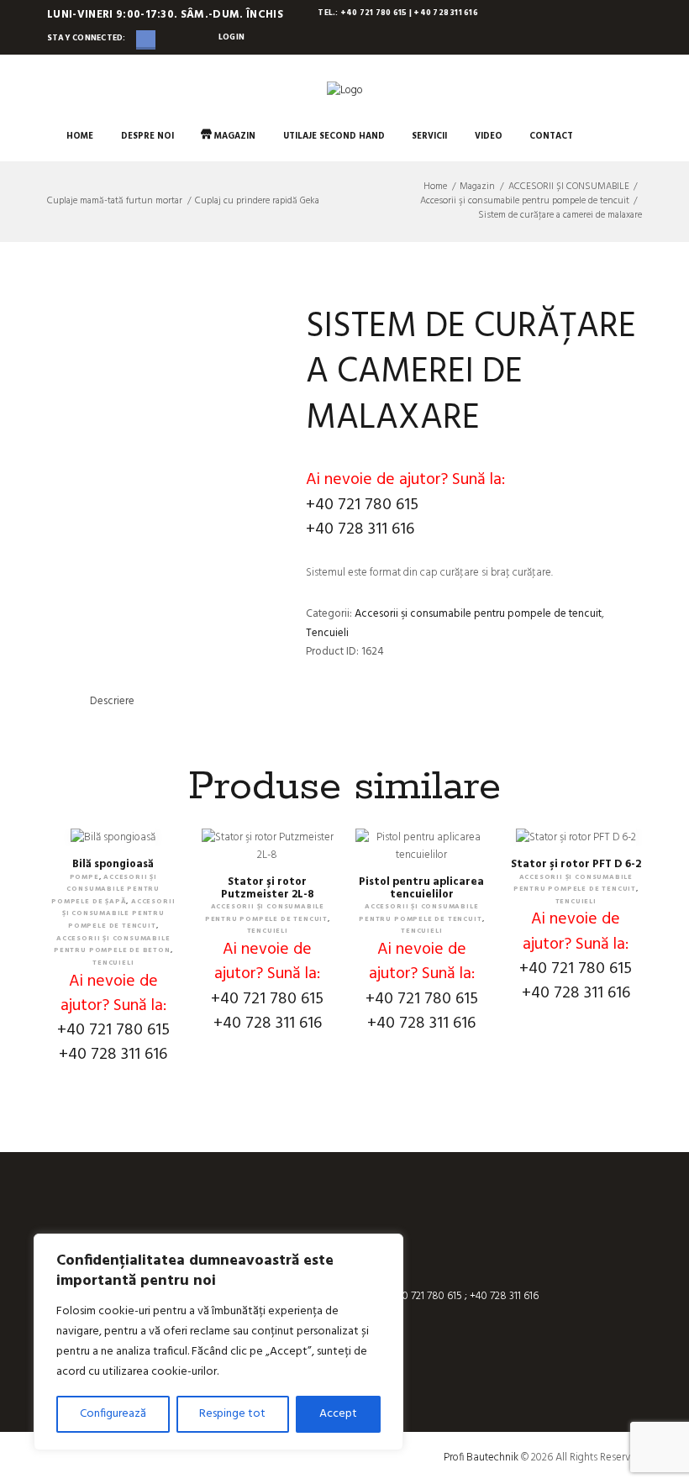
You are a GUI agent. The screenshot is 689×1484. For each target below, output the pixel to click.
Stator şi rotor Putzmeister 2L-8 (267, 888)
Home (435, 187)
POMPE (84, 876)
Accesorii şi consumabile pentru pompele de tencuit (524, 201)
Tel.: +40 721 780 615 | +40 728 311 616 (398, 13)
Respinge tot (232, 1413)
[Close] (386, 1248)
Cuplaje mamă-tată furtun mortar (114, 200)
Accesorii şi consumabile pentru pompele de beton (112, 944)
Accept (338, 1413)
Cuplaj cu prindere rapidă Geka (257, 200)
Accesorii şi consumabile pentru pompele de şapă (105, 889)
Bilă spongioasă (113, 864)
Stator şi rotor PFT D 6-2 (576, 864)
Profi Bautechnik (481, 1457)
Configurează (113, 1413)
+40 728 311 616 (360, 529)
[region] (218, 1342)
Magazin (477, 187)
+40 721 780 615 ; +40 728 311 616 (463, 1296)
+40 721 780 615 (362, 505)
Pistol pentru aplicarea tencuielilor (421, 888)
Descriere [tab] (112, 701)
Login (231, 37)
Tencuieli (327, 633)
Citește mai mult (267, 860)
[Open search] (600, 136)
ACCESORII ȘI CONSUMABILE (568, 187)
